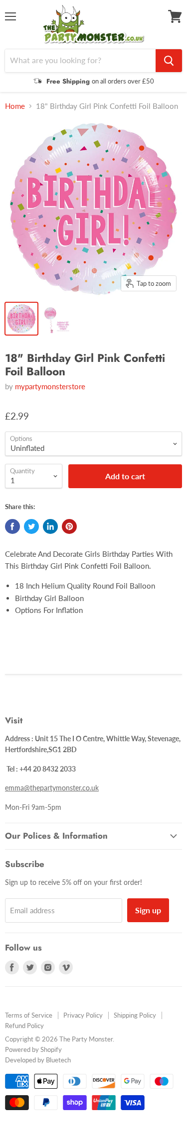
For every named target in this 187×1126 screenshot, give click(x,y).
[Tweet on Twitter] (31, 526)
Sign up (148, 910)
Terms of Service (28, 1015)
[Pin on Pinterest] (69, 526)
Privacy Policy (83, 1015)
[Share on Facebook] (12, 526)
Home (15, 106)
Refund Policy (24, 1026)
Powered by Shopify (33, 1049)
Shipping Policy (135, 1015)
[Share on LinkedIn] (50, 526)
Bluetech (58, 1060)
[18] (21, 319)
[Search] (169, 60)
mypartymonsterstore (50, 386)
